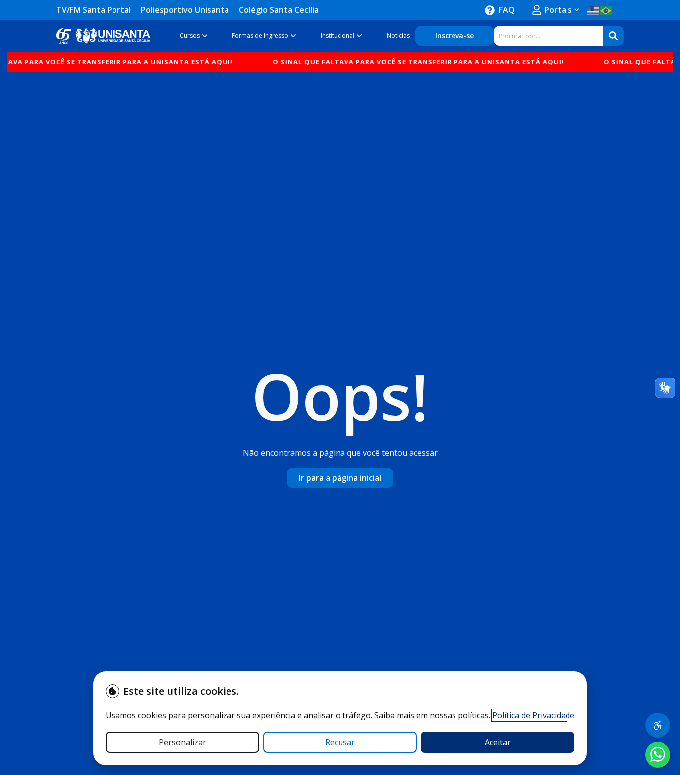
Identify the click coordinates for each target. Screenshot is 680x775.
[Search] (613, 36)
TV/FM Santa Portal (93, 10)
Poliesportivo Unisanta (185, 10)
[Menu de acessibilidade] (657, 725)
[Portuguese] (606, 9)
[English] (593, 9)
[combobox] (548, 36)
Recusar (340, 742)
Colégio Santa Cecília (279, 10)
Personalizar (182, 742)
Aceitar (498, 742)
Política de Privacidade (533, 715)
